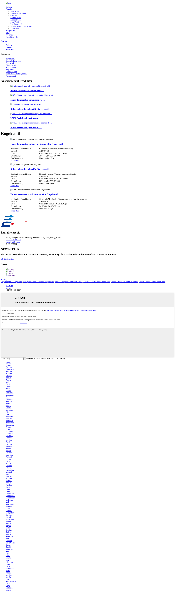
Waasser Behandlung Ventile (21, 26)
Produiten (9, 9)
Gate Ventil (14, 16)
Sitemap (4, 280)
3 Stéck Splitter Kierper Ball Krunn (152, 282)
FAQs (8, 33)
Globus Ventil (15, 18)
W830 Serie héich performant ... (26, 118)
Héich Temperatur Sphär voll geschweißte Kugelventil (36, 144)
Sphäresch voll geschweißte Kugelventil (29, 109)
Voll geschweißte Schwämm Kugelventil (38, 282)
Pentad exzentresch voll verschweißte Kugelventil (34, 194)
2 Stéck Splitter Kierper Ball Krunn (96, 282)
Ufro (12, 160)
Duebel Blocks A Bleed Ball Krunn (124, 282)
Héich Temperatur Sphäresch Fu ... (27, 100)
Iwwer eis (9, 35)
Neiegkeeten (10, 31)
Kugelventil (14, 11)
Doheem (9, 7)
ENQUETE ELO (7, 259)
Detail (16, 160)
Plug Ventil (14, 22)
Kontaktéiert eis (12, 37)
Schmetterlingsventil (18, 13)
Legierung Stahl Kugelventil (11, 282)
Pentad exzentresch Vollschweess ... (27, 90)
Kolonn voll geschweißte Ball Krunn (68, 282)
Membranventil (16, 24)
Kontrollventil (15, 20)
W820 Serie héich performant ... (26, 127)
